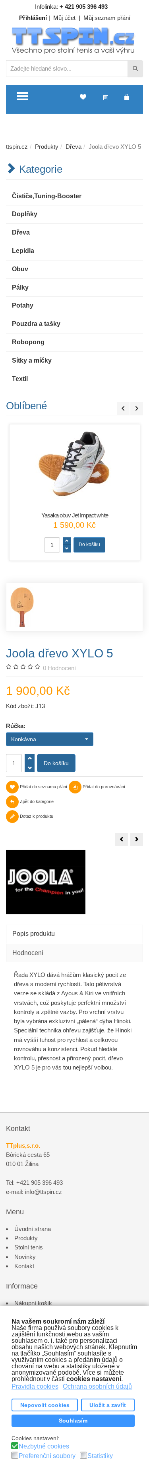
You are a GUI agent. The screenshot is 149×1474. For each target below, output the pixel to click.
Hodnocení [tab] (27, 952)
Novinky (25, 1256)
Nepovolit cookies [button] (45, 1405)
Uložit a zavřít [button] (107, 1405)
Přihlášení (33, 17)
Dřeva (73, 146)
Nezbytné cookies (44, 1446)
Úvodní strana (32, 1228)
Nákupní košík (33, 1303)
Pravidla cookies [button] (35, 1386)
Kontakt (24, 1266)
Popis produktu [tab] (33, 933)
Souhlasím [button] (73, 1420)
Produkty (46, 146)
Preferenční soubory (47, 1456)
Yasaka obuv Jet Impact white (74, 515)
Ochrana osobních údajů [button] (97, 1386)
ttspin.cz (17, 146)
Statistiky (100, 1456)
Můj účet (64, 17)
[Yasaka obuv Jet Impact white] (75, 464)
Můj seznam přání (106, 17)
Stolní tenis (28, 1247)
